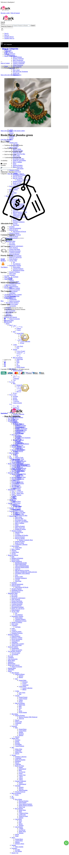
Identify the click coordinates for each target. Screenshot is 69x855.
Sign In (6, 33)
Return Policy (8, 287)
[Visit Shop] (3, 265)
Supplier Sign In (9, 36)
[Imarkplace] (8, 20)
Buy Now (11, 172)
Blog (5, 53)
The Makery (4, 267)
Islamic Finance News (10, 56)
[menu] (1, 61)
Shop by (21, 173)
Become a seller (5, 13)
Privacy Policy (8, 298)
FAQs (6, 286)
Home (6, 49)
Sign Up (6, 35)
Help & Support (15, 13)
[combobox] (21, 25)
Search (33, 25)
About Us (7, 51)
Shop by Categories (13, 173)
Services (6, 54)
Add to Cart (4, 172)
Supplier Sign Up (9, 38)
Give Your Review (6, 139)
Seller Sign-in (8, 279)
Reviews (3, 260)
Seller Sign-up (8, 277)
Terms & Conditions (10, 296)
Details (3, 259)
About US (7, 294)
